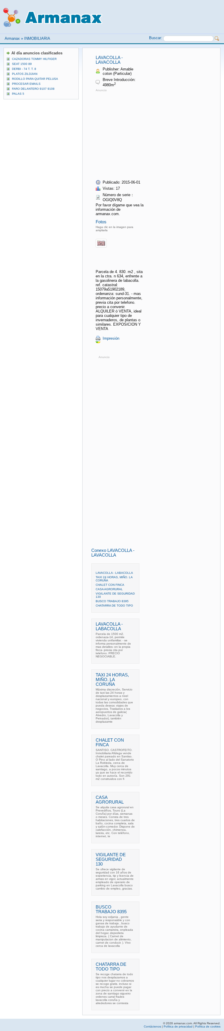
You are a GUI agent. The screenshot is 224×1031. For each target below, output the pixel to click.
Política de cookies (207, 1026)
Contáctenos (152, 1026)
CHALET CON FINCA (110, 584)
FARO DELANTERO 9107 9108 (33, 88)
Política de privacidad (178, 1026)
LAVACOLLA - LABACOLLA (114, 572)
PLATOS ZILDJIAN (24, 73)
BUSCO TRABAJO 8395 (112, 601)
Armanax (12, 38)
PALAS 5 (18, 93)
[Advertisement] (145, 134)
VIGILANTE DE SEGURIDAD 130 (111, 859)
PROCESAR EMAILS (26, 83)
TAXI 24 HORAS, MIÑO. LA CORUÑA (112, 680)
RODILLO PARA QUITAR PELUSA (35, 78)
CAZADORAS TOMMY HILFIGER (34, 59)
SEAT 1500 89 (22, 63)
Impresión (111, 338)
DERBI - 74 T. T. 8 (24, 68)
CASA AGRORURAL (109, 589)
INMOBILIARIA (37, 38)
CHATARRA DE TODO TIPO (114, 605)
